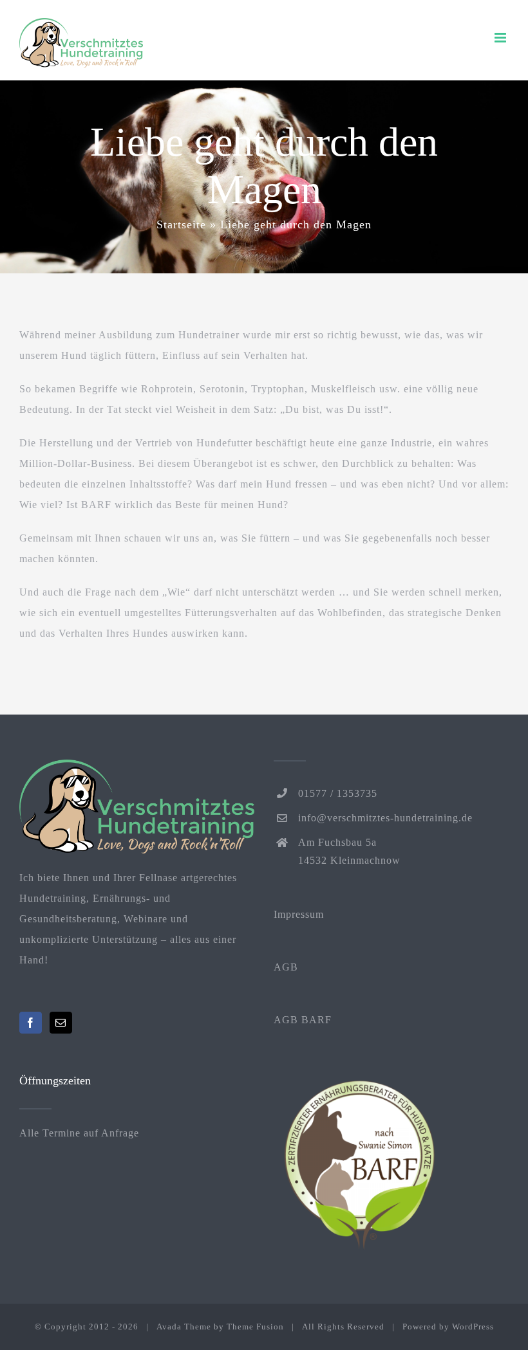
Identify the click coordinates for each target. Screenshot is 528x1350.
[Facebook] (30, 1023)
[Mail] (61, 1023)
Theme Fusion (255, 1326)
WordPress (473, 1326)
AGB (286, 967)
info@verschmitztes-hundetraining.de (385, 817)
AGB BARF (303, 1019)
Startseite (181, 224)
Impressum (299, 914)
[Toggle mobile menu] (502, 37)
